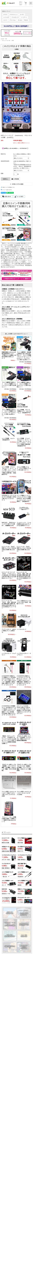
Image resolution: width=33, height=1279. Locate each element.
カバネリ (22, 14)
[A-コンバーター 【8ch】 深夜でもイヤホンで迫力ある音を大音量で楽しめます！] (9, 538)
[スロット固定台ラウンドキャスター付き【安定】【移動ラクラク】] (24, 592)
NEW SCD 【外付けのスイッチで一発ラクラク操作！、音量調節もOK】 (9, 524)
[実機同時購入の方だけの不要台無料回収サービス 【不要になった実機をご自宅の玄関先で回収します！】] (9, 343)
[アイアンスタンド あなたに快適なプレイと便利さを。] (9, 620)
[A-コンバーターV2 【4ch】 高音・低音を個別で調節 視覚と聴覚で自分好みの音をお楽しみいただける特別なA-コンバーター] (9, 592)
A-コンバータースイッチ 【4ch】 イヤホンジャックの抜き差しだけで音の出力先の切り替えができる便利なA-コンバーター (9, 575)
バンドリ (5, 20)
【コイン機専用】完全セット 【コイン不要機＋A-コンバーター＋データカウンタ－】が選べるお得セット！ (9, 412)
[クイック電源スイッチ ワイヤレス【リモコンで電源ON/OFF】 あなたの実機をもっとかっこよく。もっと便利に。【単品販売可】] (24, 487)
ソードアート (24, 17)
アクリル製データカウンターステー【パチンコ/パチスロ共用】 (24, 793)
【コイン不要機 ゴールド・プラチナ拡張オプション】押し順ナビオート (24, 468)
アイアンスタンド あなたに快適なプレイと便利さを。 (9, 631)
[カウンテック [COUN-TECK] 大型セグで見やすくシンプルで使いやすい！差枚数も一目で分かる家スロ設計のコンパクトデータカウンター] (24, 697)
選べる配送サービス (24, 924)
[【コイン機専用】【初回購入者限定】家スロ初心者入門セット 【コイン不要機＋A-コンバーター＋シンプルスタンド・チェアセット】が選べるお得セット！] (24, 343)
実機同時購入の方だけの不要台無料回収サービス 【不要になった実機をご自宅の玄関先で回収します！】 (9, 355)
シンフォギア (6, 17)
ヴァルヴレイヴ (15, 17)
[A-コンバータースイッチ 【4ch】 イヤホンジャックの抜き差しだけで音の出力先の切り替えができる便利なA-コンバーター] (9, 563)
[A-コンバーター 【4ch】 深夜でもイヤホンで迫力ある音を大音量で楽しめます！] (24, 538)
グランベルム (13, 20)
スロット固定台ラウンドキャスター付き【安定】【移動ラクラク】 (24, 602)
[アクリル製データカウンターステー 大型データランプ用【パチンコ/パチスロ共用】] (9, 783)
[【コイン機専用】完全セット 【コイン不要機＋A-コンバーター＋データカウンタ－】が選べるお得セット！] (9, 401)
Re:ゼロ (26, 20)
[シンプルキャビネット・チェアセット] (24, 644)
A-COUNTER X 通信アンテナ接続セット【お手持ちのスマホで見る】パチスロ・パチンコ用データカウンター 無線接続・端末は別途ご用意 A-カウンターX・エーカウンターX (9, 680)
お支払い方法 (24, 936)
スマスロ (5, 14)
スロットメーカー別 (6, 40)
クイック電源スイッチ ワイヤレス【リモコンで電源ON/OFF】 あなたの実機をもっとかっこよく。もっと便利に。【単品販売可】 (24, 498)
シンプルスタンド (21, 629)
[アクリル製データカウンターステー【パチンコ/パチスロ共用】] (24, 783)
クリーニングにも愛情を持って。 (24, 912)
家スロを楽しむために (10, 936)
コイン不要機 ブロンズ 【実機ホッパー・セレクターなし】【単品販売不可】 (24, 411)
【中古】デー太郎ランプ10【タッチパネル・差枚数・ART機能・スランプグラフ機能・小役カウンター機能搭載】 (24, 767)
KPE (13, 40)
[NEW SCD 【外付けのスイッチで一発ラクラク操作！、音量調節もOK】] (9, 514)
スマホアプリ (24, 947)
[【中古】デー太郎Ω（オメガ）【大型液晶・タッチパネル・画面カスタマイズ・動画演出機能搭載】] (24, 727)
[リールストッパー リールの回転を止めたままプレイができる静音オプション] (24, 514)
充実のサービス (9, 913)
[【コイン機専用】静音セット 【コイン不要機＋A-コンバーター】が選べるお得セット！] (9, 373)
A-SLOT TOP (4, 38)
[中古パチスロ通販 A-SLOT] (8, 4)
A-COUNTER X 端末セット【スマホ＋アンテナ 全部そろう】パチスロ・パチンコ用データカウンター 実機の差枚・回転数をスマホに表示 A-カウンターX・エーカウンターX (24, 680)
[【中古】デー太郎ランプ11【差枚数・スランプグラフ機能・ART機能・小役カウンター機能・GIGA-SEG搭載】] (9, 756)
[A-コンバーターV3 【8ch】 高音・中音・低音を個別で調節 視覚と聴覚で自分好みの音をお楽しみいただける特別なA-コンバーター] (24, 563)
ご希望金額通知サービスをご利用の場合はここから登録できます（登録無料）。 (16, 278)
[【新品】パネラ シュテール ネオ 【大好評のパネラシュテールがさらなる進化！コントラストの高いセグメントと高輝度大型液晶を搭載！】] (9, 727)
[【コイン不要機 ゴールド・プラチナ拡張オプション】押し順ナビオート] (24, 458)
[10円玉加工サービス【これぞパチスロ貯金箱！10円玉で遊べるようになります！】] (9, 487)
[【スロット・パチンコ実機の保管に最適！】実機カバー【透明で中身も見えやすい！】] (9, 808)
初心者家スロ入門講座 (9, 924)
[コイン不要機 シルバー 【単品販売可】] (9, 429)
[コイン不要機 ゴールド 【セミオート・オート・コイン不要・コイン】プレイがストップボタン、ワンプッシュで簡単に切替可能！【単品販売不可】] (24, 429)
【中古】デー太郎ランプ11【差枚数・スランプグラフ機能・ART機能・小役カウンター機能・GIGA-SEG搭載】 (9, 767)
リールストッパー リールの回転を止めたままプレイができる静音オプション (24, 524)
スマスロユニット (14, 14)
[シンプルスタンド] (24, 620)
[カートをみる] (26, 5)
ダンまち (20, 20)
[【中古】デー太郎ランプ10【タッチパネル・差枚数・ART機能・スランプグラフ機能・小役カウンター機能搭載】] (24, 756)
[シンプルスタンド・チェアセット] (9, 644)
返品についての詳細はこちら (9, 187)
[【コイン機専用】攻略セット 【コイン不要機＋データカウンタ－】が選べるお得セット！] (24, 373)
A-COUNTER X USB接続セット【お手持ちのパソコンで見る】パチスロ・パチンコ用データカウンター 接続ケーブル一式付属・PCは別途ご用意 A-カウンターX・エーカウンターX (9, 710)
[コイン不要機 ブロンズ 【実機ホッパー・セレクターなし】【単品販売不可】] (24, 401)
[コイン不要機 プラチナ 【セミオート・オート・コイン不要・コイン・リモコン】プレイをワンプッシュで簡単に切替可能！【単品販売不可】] (9, 458)
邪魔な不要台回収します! (10, 947)
